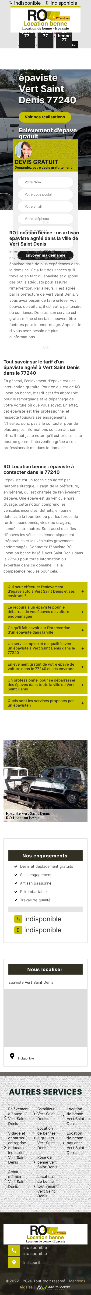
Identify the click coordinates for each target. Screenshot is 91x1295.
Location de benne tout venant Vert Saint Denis (47, 1186)
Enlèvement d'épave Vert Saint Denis (18, 1116)
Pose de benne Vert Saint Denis (47, 1162)
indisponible (27, 3)
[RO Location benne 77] (45, 19)
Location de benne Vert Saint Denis (75, 1116)
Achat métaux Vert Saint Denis (17, 1179)
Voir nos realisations (45, 117)
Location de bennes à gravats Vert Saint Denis (46, 1138)
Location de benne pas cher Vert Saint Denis (75, 1143)
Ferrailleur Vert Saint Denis (46, 1113)
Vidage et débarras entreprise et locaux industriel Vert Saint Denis (17, 1148)
